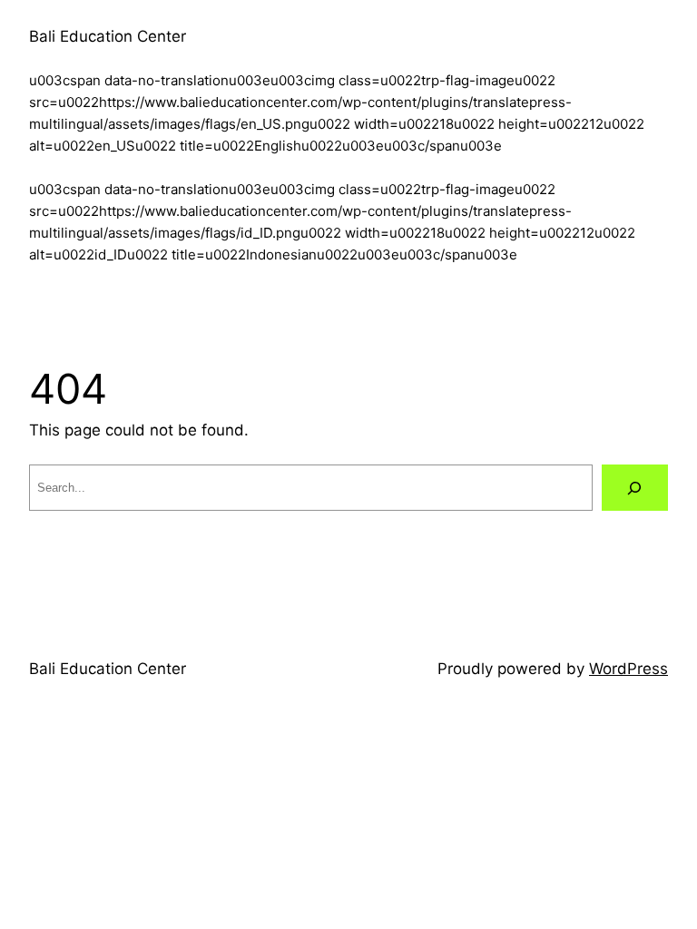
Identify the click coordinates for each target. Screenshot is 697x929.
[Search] (635, 487)
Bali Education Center (107, 36)
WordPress (628, 669)
